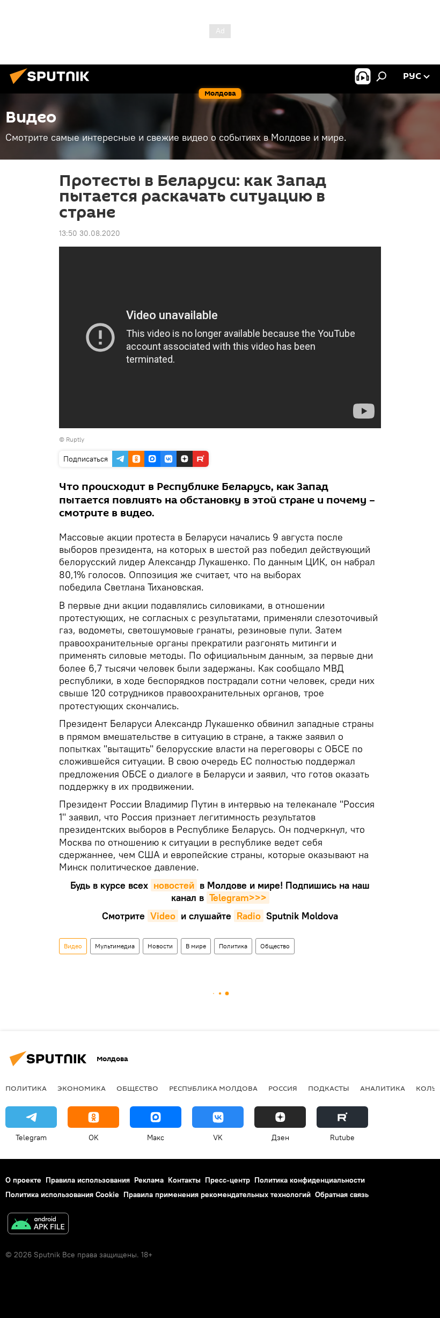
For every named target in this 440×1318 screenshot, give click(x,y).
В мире (196, 946)
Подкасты (328, 1088)
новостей (173, 885)
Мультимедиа (115, 946)
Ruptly (75, 439)
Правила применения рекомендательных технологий (217, 1194)
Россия (282, 1088)
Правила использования (88, 1180)
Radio (249, 916)
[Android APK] (38, 1225)
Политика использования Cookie (62, 1194)
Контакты (184, 1180)
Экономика (81, 1088)
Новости (160, 946)
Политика (233, 946)
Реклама (149, 1180)
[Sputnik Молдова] (52, 85)
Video (162, 916)
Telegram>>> (238, 897)
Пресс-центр (227, 1180)
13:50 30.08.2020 (89, 233)
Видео (73, 946)
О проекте (23, 1180)
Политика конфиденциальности (309, 1180)
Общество (275, 946)
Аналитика (382, 1088)
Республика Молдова (213, 1088)
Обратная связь (342, 1194)
